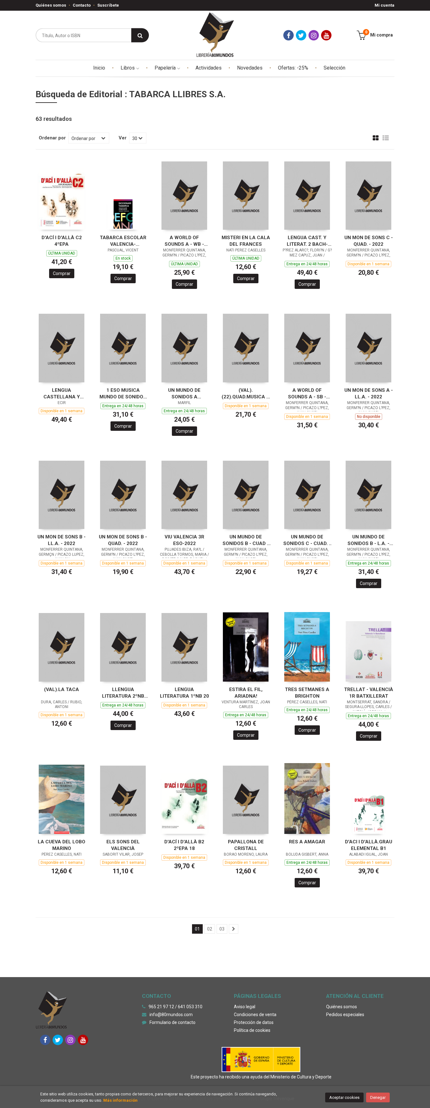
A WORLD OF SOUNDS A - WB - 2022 (184, 241)
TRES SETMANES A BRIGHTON (307, 693)
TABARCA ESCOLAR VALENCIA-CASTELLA (123, 241)
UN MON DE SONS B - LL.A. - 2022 (61, 540)
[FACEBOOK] (288, 35)
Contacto (82, 5)
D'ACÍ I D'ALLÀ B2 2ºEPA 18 (184, 845)
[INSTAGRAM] (313, 35)
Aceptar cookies (344, 1097)
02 (209, 928)
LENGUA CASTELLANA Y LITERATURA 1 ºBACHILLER (61, 393)
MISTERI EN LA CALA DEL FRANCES (246, 241)
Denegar (378, 1097)
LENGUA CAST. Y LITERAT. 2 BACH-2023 (307, 241)
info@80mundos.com (171, 1014)
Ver (123, 138)
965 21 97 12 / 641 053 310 (175, 1006)
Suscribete (108, 5)
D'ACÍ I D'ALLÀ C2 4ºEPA (62, 241)
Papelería (166, 68)
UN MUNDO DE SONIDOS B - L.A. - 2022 (368, 540)
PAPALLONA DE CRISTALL (246, 845)
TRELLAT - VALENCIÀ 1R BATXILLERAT (368, 693)
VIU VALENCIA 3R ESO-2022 (184, 540)
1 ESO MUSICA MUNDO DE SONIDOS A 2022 (122, 393)
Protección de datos (254, 1022)
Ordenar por (52, 138)
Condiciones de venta (255, 1014)
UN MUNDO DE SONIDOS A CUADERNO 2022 (184, 393)
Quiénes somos (51, 5)
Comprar (62, 273)
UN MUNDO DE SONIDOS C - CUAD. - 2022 (307, 540)
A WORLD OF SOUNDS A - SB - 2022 (307, 393)
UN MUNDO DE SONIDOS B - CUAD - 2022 (246, 540)
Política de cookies (252, 1030)
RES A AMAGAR (307, 842)
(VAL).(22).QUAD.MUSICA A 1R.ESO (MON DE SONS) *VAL (246, 393)
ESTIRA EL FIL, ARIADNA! (246, 693)
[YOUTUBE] (326, 35)
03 (221, 928)
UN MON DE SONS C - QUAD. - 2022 (368, 241)
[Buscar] (140, 35)
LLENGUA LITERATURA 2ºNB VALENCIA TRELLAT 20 (123, 693)
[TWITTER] (301, 35)
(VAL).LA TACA (61, 689)
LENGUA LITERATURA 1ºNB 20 (184, 693)
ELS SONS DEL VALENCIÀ (123, 845)
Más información (120, 1100)
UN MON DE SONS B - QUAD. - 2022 (123, 540)
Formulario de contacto (172, 1022)
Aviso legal (244, 1006)
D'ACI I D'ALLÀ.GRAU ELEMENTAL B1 (368, 845)
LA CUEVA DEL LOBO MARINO (61, 845)
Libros (128, 68)
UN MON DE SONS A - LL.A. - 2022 (368, 393)
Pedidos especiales (345, 1014)
